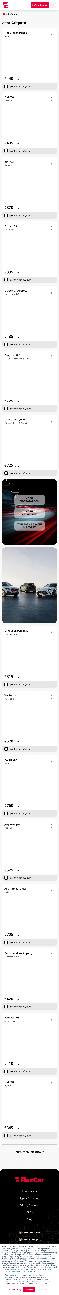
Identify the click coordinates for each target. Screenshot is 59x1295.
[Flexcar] (5, 5)
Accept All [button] (29, 1289)
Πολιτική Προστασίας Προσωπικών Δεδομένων (26, 1270)
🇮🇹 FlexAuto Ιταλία (30, 1232)
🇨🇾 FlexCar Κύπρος (30, 1239)
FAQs (29, 1212)
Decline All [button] (43, 1289)
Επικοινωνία (29, 1191)
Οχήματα (12, 14)
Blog (29, 1219)
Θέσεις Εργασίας (29, 1205)
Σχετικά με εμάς (29, 1198)
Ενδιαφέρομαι (39, 5)
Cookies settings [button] (15, 1289)
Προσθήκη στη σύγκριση (20, 86)
